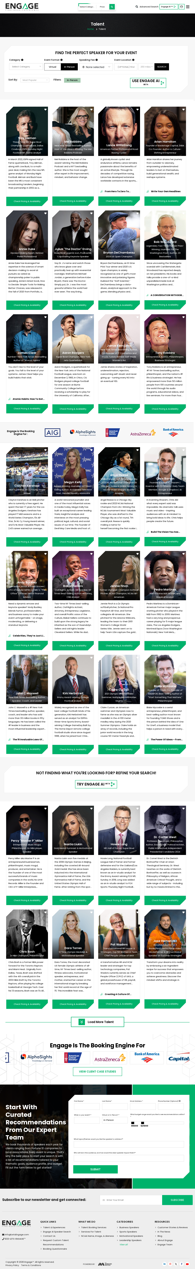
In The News (164, 1231)
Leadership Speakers (130, 1240)
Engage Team (165, 1244)
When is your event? (82, 1115)
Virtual (52, 66)
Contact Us (49, 1235)
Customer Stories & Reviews (173, 1227)
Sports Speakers (128, 1231)
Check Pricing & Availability (27, 201)
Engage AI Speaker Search (57, 1231)
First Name (79, 1101)
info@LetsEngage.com (17, 1234)
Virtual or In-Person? (110, 1115)
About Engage (165, 1240)
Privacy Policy (12, 1265)
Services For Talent (91, 1231)
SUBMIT (95, 1169)
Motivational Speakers (131, 1235)
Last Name (107, 1101)
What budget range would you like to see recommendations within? (157, 1115)
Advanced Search (149, 6)
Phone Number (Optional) (168, 1101)
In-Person (69, 66)
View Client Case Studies (97, 1072)
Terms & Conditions (31, 1265)
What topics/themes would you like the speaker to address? (98, 1139)
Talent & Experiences (54, 1227)
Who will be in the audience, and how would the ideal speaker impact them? (105, 1153)
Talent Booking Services (93, 1227)
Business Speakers (129, 1227)
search (161, 66)
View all (123, 1244)
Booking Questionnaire (55, 1248)
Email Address (136, 1101)
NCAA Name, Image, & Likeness (97, 1235)
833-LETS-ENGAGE (15, 1238)
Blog (160, 1235)
